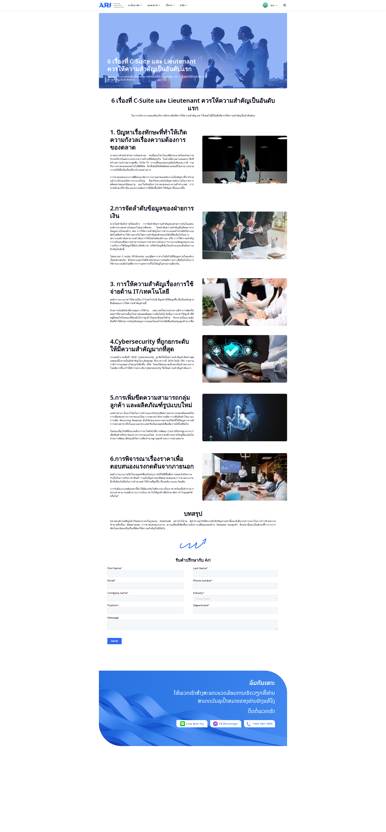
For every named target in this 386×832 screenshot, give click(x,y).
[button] (274, 5)
